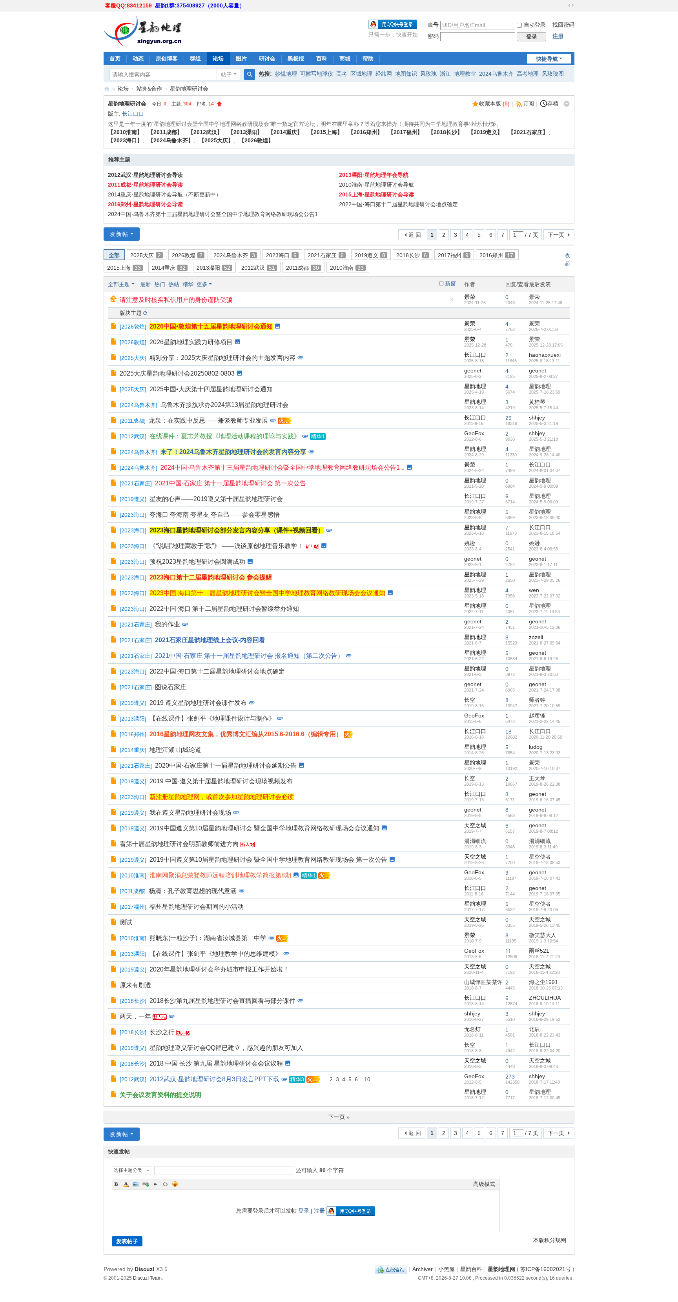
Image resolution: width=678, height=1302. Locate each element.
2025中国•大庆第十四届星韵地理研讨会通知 (211, 389)
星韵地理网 (107, 88)
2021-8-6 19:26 (543, 658)
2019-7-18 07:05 (544, 894)
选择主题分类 (128, 1170)
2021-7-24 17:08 (544, 690)
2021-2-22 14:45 (544, 721)
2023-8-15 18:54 (544, 533)
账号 (433, 25)
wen (534, 590)
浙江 (445, 74)
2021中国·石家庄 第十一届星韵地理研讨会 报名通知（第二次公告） (249, 655)
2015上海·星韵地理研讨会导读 (376, 194)
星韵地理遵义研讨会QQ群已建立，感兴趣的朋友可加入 (226, 1047)
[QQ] (391, 1269)
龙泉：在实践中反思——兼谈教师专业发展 (208, 420)
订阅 (528, 103)
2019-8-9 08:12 (543, 815)
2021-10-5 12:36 (544, 627)
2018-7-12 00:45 (544, 1097)
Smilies (175, 1184)
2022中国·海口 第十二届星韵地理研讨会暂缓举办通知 (224, 608)
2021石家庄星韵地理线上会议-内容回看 (210, 640)
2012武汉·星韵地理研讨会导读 (145, 175)
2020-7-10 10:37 (544, 768)
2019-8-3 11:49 (543, 846)
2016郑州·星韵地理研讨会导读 (145, 204)
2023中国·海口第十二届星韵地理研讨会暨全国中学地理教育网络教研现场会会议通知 (267, 593)
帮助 (368, 58)
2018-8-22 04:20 (544, 1050)
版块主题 (131, 313)
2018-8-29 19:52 (544, 1019)
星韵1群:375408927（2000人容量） (200, 5)
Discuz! (145, 1269)
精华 (187, 284)
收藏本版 (494, 103)
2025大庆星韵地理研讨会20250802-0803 (177, 373)
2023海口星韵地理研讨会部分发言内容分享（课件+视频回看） (236, 530)
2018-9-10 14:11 (544, 1003)
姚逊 (469, 543)
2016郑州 (496, 255)
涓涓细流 (475, 841)
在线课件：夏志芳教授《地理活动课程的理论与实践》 (224, 436)
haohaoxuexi (545, 355)
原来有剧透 (135, 985)
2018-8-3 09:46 (543, 1066)
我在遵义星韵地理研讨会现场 (190, 812)
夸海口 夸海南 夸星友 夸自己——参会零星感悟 (214, 514)
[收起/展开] (566, 104)
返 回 (414, 235)
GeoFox (474, 433)
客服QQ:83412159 (128, 5)
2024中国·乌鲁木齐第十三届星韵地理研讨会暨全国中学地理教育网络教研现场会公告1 (213, 214)
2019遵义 (370, 255)
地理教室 (465, 74)
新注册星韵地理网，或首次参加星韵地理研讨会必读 (221, 797)
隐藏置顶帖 (451, 301)
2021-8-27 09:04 (544, 643)
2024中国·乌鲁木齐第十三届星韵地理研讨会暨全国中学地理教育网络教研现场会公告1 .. (282, 467)
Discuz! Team (147, 1277)
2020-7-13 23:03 (544, 752)
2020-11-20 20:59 (545, 737)
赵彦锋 (537, 715)
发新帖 (119, 234)
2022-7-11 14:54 (544, 611)
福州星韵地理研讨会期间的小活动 (196, 906)
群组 (195, 58)
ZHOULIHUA (545, 998)
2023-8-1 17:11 (543, 564)
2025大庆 (145, 255)
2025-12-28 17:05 (546, 345)
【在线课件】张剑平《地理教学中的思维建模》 (215, 953)
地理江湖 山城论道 (175, 749)
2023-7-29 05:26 (544, 580)
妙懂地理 (286, 74)
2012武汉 (258, 268)
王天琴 (537, 778)
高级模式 (484, 1184)
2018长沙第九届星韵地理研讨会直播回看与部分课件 (222, 1000)
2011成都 (302, 268)
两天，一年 (135, 1016)
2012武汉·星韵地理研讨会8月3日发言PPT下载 (214, 1079)
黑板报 (296, 58)
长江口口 (133, 114)
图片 (241, 58)
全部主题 (119, 284)
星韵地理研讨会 (189, 88)
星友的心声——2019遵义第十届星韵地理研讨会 (216, 499)
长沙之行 (162, 1032)
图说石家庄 (170, 687)
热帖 (173, 284)
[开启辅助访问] (563, 5)
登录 (303, 1211)
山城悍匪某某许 (483, 982)
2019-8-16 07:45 (544, 799)
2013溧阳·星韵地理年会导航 (373, 175)
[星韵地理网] (143, 31)
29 (508, 418)
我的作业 (167, 624)
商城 (344, 58)
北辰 (534, 1029)
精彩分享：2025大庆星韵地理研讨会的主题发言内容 (222, 357)
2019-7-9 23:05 (543, 909)
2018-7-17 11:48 (544, 1082)
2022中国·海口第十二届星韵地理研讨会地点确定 (398, 204)
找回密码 (563, 25)
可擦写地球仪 (316, 74)
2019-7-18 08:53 (544, 862)
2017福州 (453, 255)
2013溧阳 (213, 268)
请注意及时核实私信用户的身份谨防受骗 (176, 299)
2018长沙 (411, 255)
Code (165, 1184)
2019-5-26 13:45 (544, 925)
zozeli (536, 637)
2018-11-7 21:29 (544, 956)
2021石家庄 (326, 255)
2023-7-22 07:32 (544, 596)
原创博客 (167, 58)
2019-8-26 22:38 (544, 784)
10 (367, 1079)
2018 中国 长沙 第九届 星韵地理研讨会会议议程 (216, 1063)
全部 (114, 255)
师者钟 (537, 700)
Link (145, 1184)
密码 (433, 36)
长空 (469, 700)
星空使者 (540, 856)
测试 (126, 922)
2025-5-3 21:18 (543, 439)
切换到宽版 (570, 5)
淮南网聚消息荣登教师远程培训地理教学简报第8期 (220, 875)
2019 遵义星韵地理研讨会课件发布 (198, 702)
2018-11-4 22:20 (544, 972)
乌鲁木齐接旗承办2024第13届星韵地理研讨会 (224, 404)
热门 (159, 284)
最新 (145, 284)
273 (510, 1076)
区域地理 (361, 74)
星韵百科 (471, 1269)
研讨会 (267, 58)
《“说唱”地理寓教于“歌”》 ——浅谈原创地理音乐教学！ (226, 546)
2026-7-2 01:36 (543, 329)
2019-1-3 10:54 (543, 941)
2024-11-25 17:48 (545, 302)
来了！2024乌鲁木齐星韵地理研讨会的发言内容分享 (233, 452)
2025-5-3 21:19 (543, 423)
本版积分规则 (549, 1240)
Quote (155, 1184)
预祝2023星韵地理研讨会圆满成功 (197, 561)
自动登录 (535, 25)
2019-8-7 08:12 (543, 831)
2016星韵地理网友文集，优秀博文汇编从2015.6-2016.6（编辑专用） (245, 734)
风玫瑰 (428, 74)
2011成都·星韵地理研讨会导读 (145, 185)
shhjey (537, 417)
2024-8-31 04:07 (544, 470)
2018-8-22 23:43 (544, 1035)
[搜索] (249, 74)
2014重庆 (169, 268)
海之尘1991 (543, 982)
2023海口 (281, 255)
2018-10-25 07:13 (546, 988)
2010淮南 (347, 268)
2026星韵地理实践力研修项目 (191, 342)
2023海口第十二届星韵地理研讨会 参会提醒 (210, 577)
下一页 (556, 235)
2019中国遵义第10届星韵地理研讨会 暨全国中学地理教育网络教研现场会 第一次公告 (268, 859)
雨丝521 (539, 951)
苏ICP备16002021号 (545, 1269)
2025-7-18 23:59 (544, 392)
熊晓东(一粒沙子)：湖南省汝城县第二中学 (207, 938)
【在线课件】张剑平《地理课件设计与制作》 (212, 718)
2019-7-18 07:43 (544, 878)
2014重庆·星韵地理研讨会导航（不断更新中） (164, 194)
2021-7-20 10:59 (544, 705)
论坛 (218, 58)
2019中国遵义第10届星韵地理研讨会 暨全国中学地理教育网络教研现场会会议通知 (264, 828)
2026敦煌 (187, 255)
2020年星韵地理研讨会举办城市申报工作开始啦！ (219, 969)
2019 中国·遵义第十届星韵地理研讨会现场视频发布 (221, 781)
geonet (472, 370)
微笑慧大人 (542, 935)
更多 (202, 284)
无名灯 (472, 1029)
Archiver (422, 1269)
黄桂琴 (537, 402)
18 (508, 731)
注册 (557, 36)
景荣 (469, 297)
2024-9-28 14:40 (544, 454)
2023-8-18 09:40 (544, 517)
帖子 (226, 74)
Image (136, 1184)
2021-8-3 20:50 (543, 674)
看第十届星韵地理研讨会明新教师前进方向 (179, 844)
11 (508, 951)
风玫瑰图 (553, 74)
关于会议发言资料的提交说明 (160, 1094)
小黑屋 (446, 1269)
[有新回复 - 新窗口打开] (114, 326)
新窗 (450, 283)
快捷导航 (547, 59)
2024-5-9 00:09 (543, 486)
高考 (341, 74)
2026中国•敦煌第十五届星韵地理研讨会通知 (211, 326)
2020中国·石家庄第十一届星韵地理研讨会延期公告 (226, 765)
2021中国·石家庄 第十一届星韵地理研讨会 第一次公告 (230, 483)
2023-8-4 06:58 (543, 549)
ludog (536, 747)
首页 (114, 58)
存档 (552, 103)
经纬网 (383, 74)
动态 (138, 58)
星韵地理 (475, 386)
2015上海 (124, 268)
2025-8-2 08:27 (543, 376)
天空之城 (475, 825)
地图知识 (406, 74)
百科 (321, 58)
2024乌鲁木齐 (496, 74)
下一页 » (339, 1117)
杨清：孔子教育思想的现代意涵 (193, 891)
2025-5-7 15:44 (543, 407)
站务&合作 (149, 88)
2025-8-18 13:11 (544, 360)
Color (126, 1184)
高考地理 (528, 74)
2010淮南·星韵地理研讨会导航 (376, 185)
